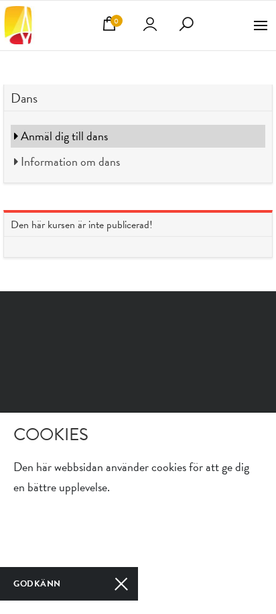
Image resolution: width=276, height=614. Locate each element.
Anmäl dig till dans (63, 136)
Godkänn (37, 584)
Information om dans (69, 161)
